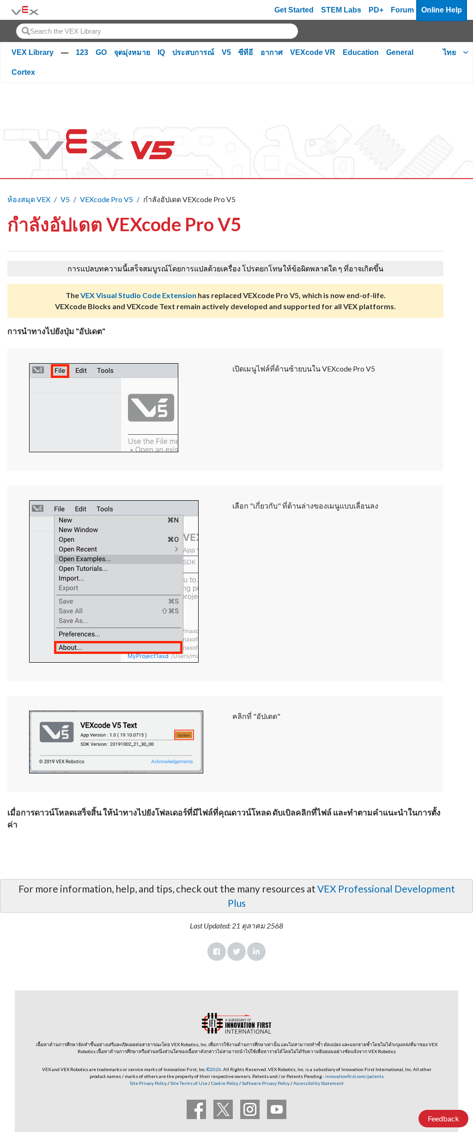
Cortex (23, 72)
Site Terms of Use (188, 1083)
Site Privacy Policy (148, 1083)
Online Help (441, 10)
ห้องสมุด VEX (28, 199)
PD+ (376, 10)
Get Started (294, 10)
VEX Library (33, 52)
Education (361, 52)
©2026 (213, 1069)
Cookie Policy (224, 1083)
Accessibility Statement (318, 1083)
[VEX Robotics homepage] (24, 10)
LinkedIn (256, 951)
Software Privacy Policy (266, 1083)
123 (82, 52)
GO (101, 52)
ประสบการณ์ (193, 52)
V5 (226, 52)
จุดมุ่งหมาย (132, 52)
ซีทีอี (245, 52)
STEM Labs (341, 10)
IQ (161, 52)
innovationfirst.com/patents (354, 1076)
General (399, 52)
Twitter (236, 951)
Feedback (443, 1118)
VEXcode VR (312, 52)
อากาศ (272, 52)
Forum (402, 10)
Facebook (216, 951)
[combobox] (157, 31)
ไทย (449, 52)
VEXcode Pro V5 (106, 199)
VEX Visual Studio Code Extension (138, 295)
